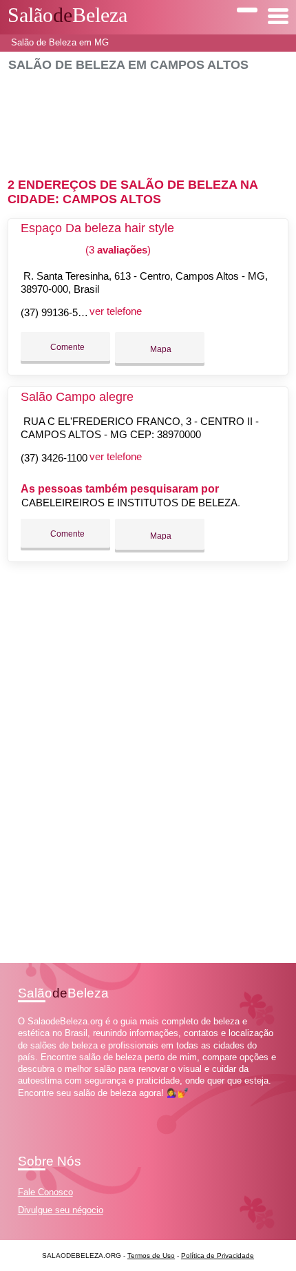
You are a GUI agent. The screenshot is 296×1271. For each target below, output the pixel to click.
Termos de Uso (151, 1255)
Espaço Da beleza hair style (97, 228)
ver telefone (115, 311)
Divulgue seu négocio (60, 1210)
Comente (66, 347)
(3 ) (117, 250)
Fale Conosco (45, 1192)
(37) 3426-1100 (54, 458)
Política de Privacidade (217, 1255)
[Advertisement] (148, 119)
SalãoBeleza (67, 15)
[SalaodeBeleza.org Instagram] (33, 1104)
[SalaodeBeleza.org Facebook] (21, 1104)
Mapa (159, 349)
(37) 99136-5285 (57, 312)
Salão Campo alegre (77, 397)
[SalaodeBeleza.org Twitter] (27, 1104)
